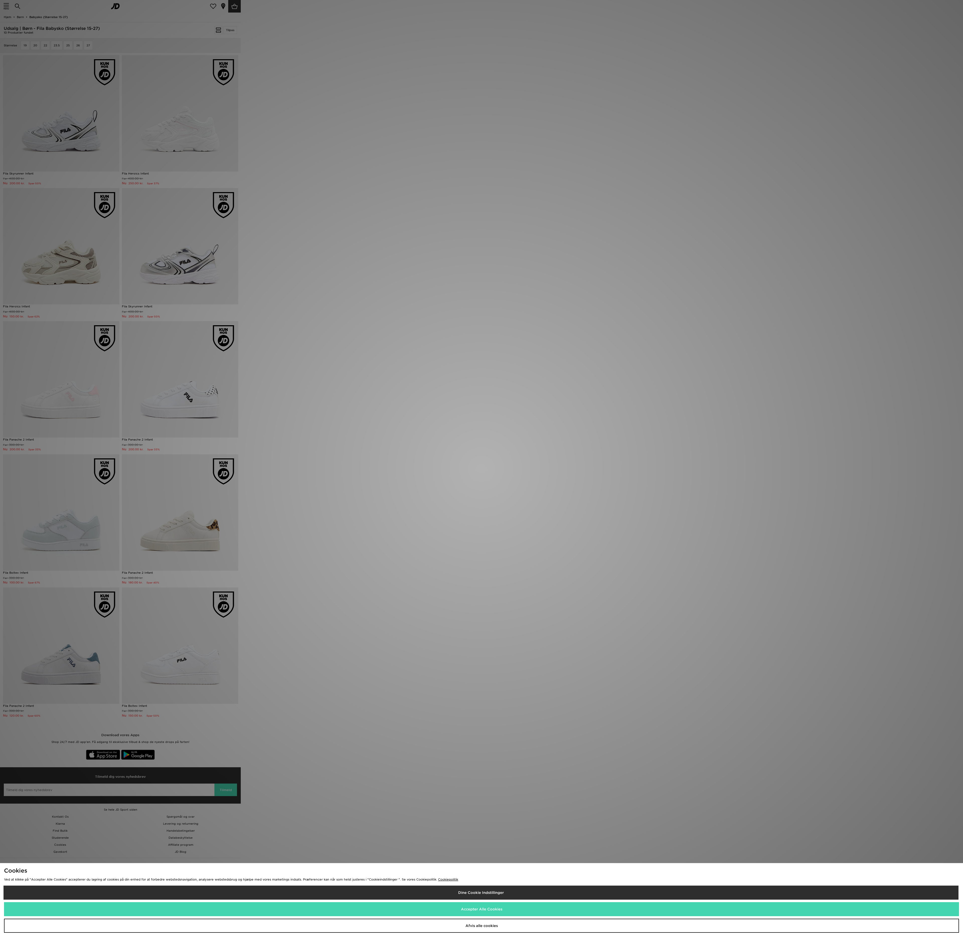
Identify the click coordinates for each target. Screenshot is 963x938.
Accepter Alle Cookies (481, 909)
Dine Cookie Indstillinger (481, 893)
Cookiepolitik (448, 879)
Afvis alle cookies (481, 926)
